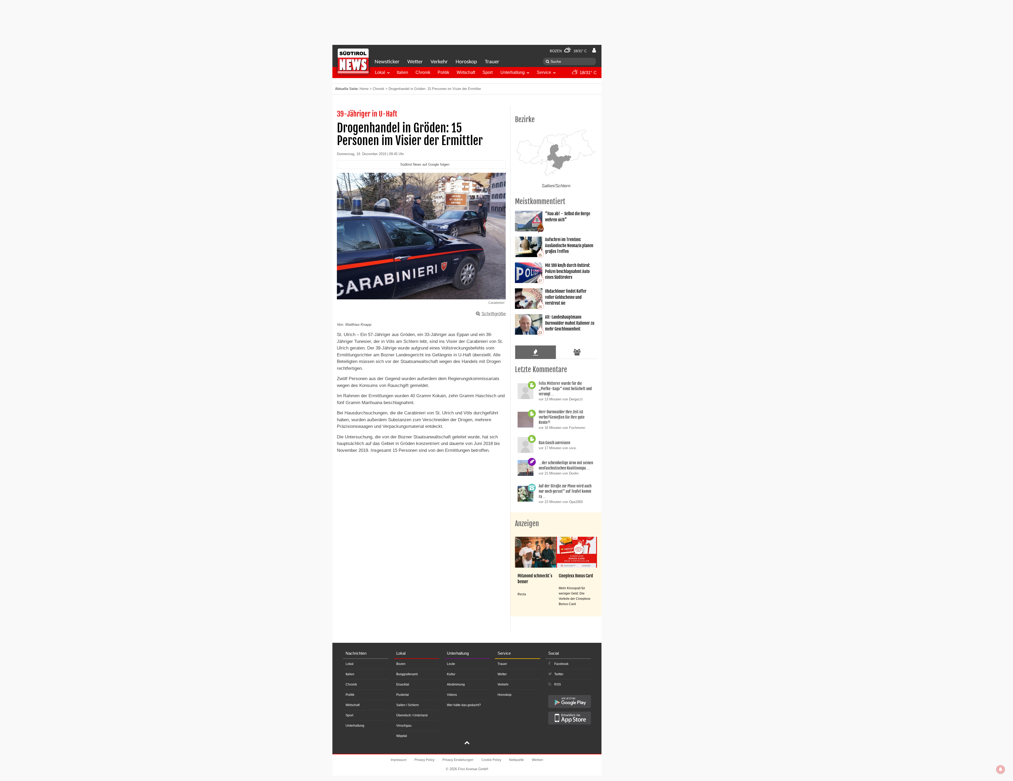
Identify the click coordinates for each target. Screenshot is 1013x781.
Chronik (422, 72)
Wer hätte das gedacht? (464, 705)
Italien (402, 72)
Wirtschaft (466, 72)
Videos (452, 695)
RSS (557, 684)
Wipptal (401, 736)
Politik (443, 72)
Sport (487, 72)
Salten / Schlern (407, 705)
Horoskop (466, 62)
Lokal (380, 72)
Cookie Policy (491, 759)
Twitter (558, 674)
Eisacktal (402, 684)
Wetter (415, 62)
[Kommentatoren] (577, 352)
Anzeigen (527, 523)
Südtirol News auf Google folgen (424, 164)
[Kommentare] (535, 352)
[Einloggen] (594, 50)
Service (544, 72)
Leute (451, 664)
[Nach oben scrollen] (467, 743)
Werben (537, 759)
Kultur (451, 674)
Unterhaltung (512, 72)
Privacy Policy (424, 759)
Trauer (492, 62)
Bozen (400, 664)
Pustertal (402, 695)
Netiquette (516, 759)
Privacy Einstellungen (458, 759)
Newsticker (387, 62)
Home (364, 89)
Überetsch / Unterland (412, 715)
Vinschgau (404, 725)
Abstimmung (456, 684)
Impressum (399, 759)
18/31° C (587, 72)
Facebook (561, 664)
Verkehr (439, 62)
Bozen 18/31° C (568, 51)
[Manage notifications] (1000, 769)
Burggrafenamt (407, 674)
